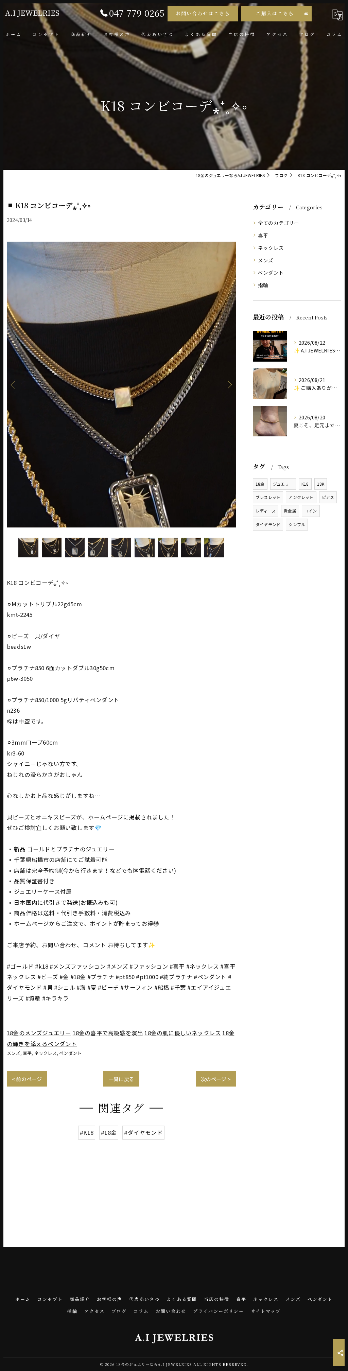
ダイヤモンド (268, 524)
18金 (260, 484)
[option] (121, 384)
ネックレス (45, 1053)
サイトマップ (266, 1311)
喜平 (27, 1053)
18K (321, 484)
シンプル (297, 524)
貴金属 (290, 511)
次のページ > (216, 1078)
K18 (305, 484)
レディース (266, 511)
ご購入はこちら (275, 13)
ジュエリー (283, 484)
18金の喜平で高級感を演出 (108, 1033)
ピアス (328, 497)
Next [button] (229, 384)
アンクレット (301, 497)
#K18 (86, 1132)
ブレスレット (268, 497)
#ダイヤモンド (143, 1132)
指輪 (263, 285)
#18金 (109, 1132)
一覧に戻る (121, 1078)
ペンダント (70, 1053)
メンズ (13, 1053)
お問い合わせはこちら (203, 13)
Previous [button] (13, 384)
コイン (310, 511)
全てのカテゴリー (278, 222)
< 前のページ (27, 1078)
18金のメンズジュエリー (39, 1033)
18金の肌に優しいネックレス (182, 1033)
